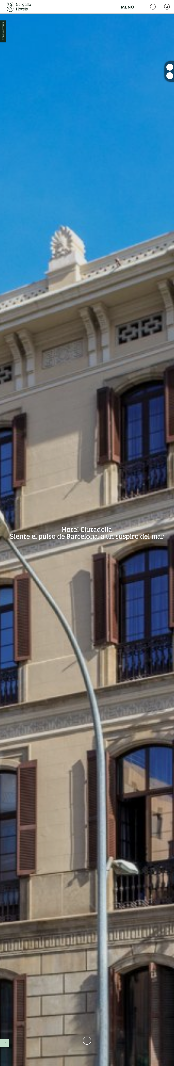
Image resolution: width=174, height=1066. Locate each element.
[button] (131, 6)
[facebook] (169, 75)
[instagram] (169, 67)
